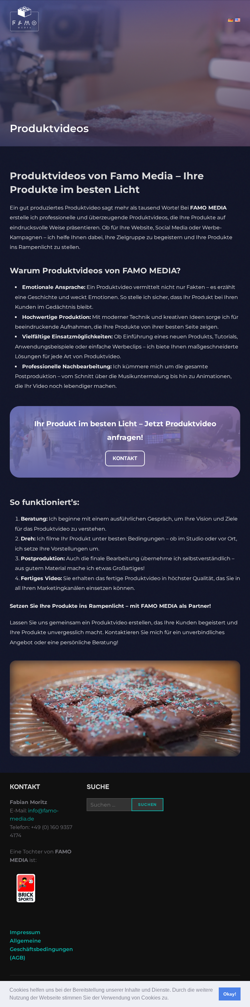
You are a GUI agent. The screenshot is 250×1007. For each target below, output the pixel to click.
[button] (171, 999)
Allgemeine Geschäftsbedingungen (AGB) (41, 949)
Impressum (25, 932)
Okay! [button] (229, 994)
